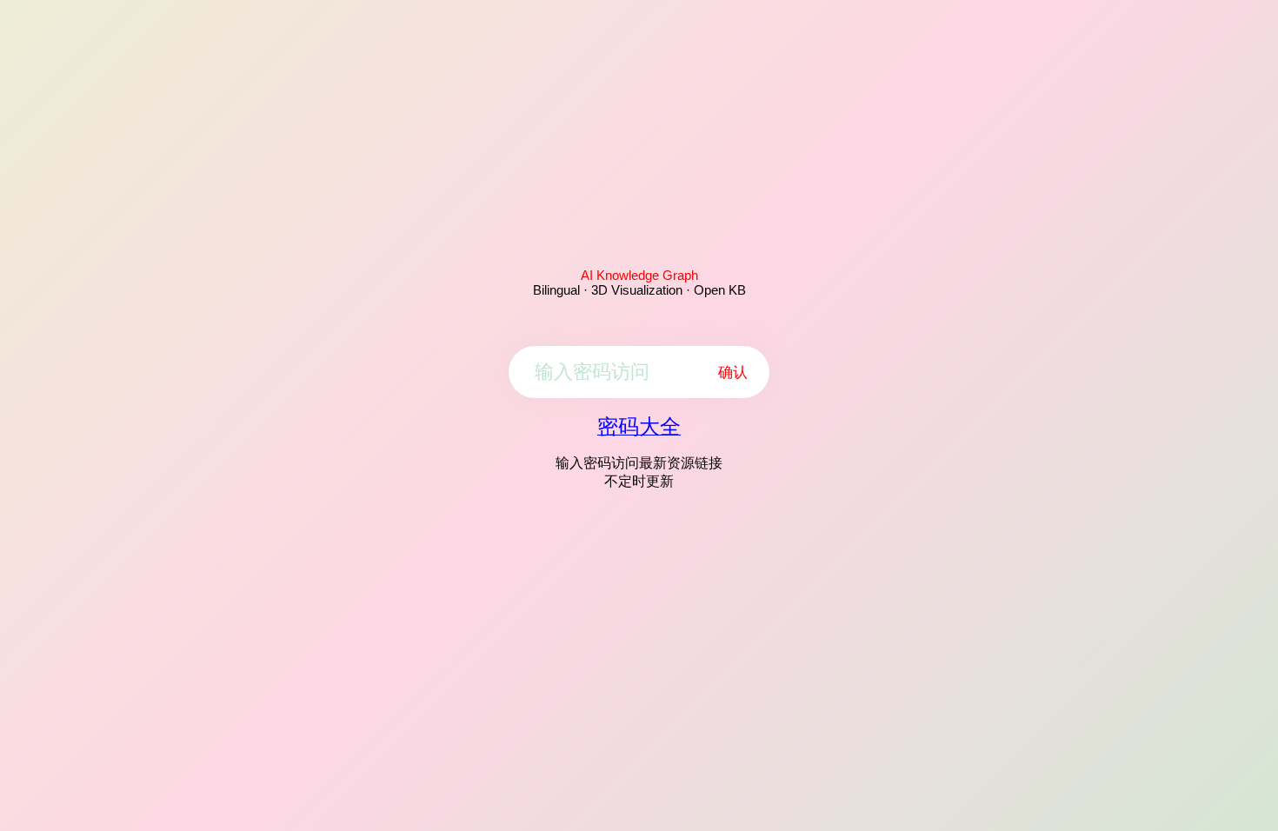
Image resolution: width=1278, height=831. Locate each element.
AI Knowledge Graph (639, 275)
